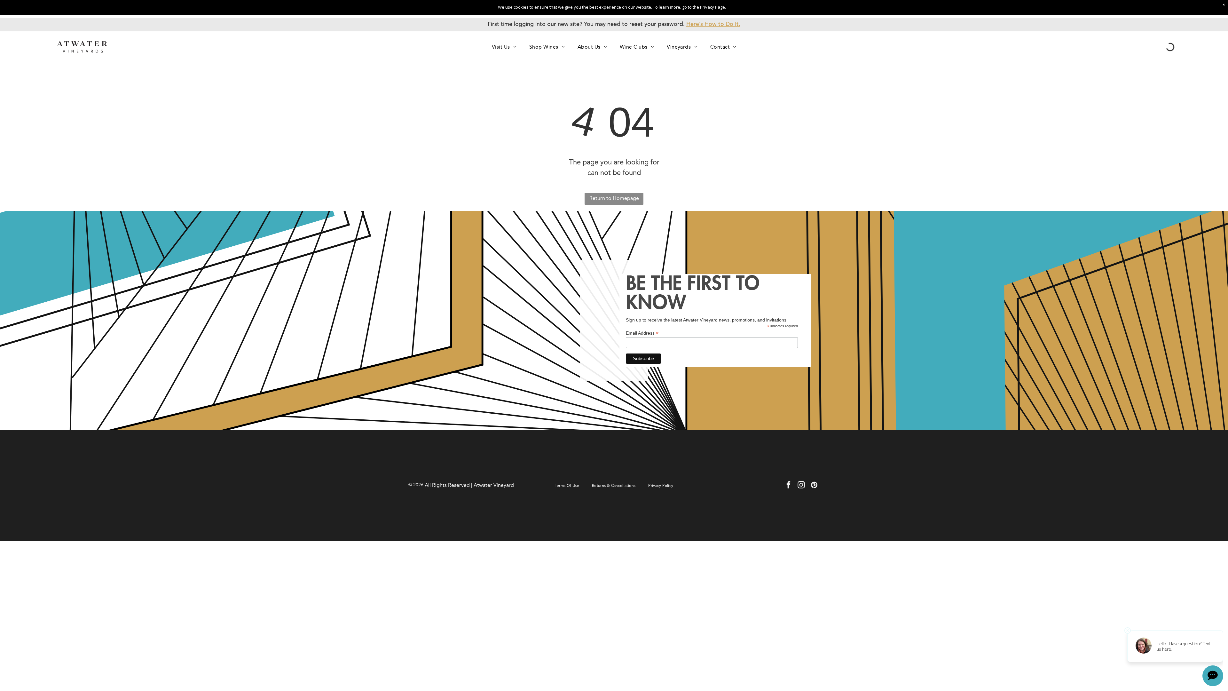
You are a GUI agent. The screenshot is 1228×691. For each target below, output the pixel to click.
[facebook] (788, 485)
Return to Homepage (614, 198)
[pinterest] (814, 485)
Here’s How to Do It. (713, 24)
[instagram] (801, 485)
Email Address (642, 333)
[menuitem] (504, 47)
